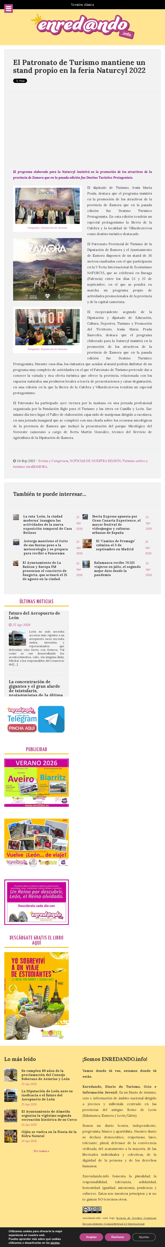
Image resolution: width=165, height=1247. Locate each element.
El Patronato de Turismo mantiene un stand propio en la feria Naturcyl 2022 (79, 66)
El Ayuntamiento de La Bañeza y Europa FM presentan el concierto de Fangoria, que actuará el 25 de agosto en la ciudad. (45, 571)
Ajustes (144, 1237)
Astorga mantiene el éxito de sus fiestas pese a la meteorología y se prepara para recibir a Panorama (46, 547)
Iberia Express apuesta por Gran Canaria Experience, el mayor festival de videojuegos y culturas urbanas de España (116, 524)
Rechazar (117, 1237)
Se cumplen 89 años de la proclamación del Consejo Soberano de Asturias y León (45, 1075)
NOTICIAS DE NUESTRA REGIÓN (95, 461)
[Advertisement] (82, 130)
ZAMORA (40, 467)
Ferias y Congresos (53, 461)
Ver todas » (41, 1151)
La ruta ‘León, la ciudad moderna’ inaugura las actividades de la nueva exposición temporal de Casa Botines (47, 524)
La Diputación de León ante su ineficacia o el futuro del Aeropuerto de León (47, 1095)
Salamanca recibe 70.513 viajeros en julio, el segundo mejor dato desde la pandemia (117, 569)
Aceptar (91, 1237)
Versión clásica (82, 5)
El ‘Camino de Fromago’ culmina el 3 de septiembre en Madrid (115, 545)
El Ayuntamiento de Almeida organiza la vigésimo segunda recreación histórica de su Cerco (49, 1115)
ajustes (55, 1243)
